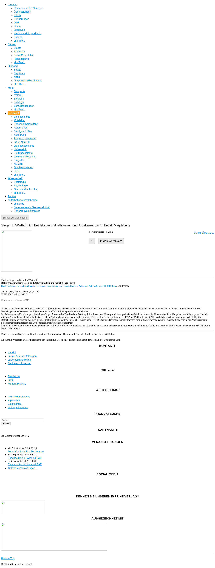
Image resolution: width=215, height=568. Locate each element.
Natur (17, 77)
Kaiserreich (20, 149)
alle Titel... (19, 40)
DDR (17, 171)
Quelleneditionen (23, 167)
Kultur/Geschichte (24, 55)
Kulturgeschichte (23, 153)
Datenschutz (15, 403)
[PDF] (198, 233)
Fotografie (19, 91)
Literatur (12, 4)
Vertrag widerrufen (18, 407)
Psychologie (21, 185)
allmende (19, 203)
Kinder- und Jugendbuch (27, 33)
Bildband (13, 66)
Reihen (12, 196)
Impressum (14, 400)
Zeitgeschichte (22, 116)
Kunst (11, 87)
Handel (12, 352)
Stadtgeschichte (23, 131)
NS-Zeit (18, 164)
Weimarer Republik (24, 156)
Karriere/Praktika (17, 383)
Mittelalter (19, 120)
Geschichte (14, 113)
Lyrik (16, 22)
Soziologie (20, 182)
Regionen (19, 51)
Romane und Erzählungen (28, 8)
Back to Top (7, 558)
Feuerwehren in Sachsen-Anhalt (32, 207)
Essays (18, 37)
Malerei (18, 95)
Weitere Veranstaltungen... (22, 468)
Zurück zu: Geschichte (15, 217)
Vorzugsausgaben (24, 106)
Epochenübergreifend (26, 124)
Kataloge (19, 102)
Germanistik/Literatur (25, 189)
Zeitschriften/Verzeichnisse (23, 200)
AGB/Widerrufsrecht (19, 396)
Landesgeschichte (24, 145)
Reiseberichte (21, 58)
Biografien (19, 160)
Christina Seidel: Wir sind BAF (25, 458)
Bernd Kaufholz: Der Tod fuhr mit (26, 451)
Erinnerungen (21, 19)
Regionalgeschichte (25, 138)
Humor (17, 26)
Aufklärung (20, 135)
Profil (10, 380)
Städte (17, 48)
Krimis (17, 15)
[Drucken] (208, 233)
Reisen (12, 44)
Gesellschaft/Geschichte (27, 80)
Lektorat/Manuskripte (19, 359)
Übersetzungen (22, 11)
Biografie (19, 98)
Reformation (21, 127)
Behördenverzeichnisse (27, 211)
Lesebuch (19, 29)
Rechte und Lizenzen (19, 363)
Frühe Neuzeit (22, 142)
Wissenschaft (15, 178)
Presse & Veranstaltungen (22, 356)
